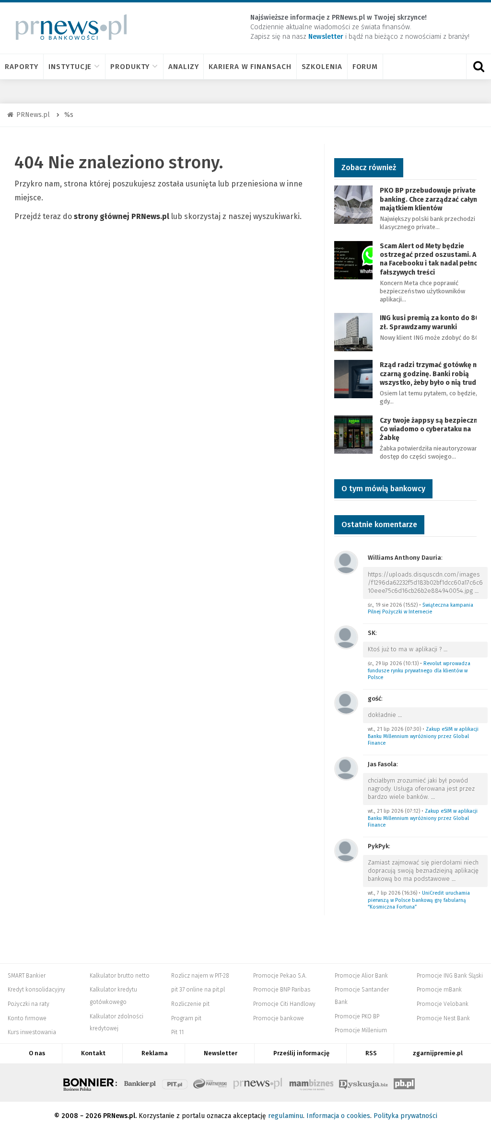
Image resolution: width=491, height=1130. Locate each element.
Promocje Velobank (442, 1004)
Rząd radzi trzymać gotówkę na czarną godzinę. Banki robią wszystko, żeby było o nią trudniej (434, 373)
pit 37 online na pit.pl (198, 989)
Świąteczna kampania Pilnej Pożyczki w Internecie (420, 608)
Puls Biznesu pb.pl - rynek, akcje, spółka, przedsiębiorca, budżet (404, 1082)
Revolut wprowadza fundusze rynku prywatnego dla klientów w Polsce (419, 670)
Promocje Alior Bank (361, 975)
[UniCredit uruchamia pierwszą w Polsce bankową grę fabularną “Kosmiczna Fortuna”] (346, 849)
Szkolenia (322, 66)
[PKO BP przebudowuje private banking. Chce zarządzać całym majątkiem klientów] (353, 204)
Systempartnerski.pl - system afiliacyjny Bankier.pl (210, 1082)
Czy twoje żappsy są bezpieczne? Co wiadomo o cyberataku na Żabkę (432, 429)
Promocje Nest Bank (443, 1018)
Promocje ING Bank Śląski (450, 975)
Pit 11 (177, 1032)
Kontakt (93, 1053)
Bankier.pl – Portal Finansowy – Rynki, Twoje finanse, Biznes (140, 1082)
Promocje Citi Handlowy (284, 1004)
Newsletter (220, 1053)
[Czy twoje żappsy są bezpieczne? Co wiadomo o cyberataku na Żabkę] (353, 433)
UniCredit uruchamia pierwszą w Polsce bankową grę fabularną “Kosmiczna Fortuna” (419, 900)
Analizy (183, 66)
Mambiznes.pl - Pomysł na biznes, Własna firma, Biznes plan (311, 1082)
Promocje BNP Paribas (281, 989)
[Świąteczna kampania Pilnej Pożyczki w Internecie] (346, 561)
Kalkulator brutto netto (120, 975)
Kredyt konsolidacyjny (36, 989)
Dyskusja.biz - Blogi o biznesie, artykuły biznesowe (363, 1082)
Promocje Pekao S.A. (279, 975)
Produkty (130, 66)
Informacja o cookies (338, 1116)
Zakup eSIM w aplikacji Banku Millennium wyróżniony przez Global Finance (423, 736)
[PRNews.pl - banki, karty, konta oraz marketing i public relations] (67, 27)
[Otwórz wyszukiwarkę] (478, 66)
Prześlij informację (301, 1053)
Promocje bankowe (278, 1018)
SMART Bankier (27, 975)
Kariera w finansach (250, 66)
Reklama (154, 1053)
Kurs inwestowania (32, 1032)
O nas (37, 1053)
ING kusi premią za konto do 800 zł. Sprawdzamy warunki (432, 322)
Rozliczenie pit (190, 1004)
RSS (371, 1053)
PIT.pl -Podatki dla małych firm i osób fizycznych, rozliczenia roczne (174, 1082)
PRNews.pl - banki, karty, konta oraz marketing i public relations (258, 1082)
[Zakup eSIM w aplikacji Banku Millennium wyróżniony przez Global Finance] (346, 702)
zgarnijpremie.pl (438, 1053)
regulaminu (285, 1116)
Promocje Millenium (361, 1030)
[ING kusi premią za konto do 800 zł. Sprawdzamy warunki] (353, 331)
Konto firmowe (27, 1018)
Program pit (186, 1018)
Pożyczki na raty (28, 1004)
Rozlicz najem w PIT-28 (200, 975)
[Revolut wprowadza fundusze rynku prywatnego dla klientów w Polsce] (346, 636)
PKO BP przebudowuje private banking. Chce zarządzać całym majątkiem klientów (429, 199)
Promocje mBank (439, 989)
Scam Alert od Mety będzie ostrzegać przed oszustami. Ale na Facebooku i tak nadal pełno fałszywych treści (431, 259)
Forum (365, 66)
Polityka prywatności (405, 1116)
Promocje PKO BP (357, 1016)
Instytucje (70, 66)
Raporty (21, 66)
